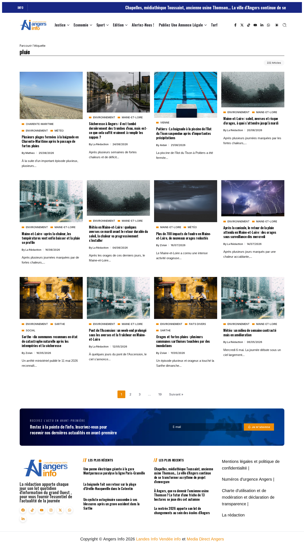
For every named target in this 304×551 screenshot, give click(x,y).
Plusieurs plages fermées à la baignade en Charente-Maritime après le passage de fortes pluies (50, 141)
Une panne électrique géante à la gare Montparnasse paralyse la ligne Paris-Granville (114, 471)
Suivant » (176, 394)
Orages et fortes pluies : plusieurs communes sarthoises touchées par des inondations (183, 341)
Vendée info (170, 539)
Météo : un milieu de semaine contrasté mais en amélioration (249, 332)
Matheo (30, 153)
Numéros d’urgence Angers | (248, 479)
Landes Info (147, 539)
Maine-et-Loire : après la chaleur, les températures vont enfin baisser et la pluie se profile (51, 238)
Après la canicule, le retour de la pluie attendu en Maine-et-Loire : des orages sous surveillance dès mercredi (249, 232)
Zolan (164, 245)
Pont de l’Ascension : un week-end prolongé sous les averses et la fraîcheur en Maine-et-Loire (117, 335)
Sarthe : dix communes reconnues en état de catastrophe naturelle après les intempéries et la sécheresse (50, 341)
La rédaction (101, 144)
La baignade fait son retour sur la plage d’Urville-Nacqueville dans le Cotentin (109, 486)
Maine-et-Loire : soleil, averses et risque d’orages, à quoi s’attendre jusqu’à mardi (250, 120)
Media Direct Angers (205, 539)
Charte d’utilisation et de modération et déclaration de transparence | (248, 497)
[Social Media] (235, 25)
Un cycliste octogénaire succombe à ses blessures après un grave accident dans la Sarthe (111, 504)
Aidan (164, 145)
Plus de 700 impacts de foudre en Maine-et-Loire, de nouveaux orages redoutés (183, 236)
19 (160, 394)
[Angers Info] (33, 25)
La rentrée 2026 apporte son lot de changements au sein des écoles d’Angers (182, 510)
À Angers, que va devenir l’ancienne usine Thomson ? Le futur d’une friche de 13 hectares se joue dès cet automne (181, 495)
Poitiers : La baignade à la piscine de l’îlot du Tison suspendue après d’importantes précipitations (184, 133)
